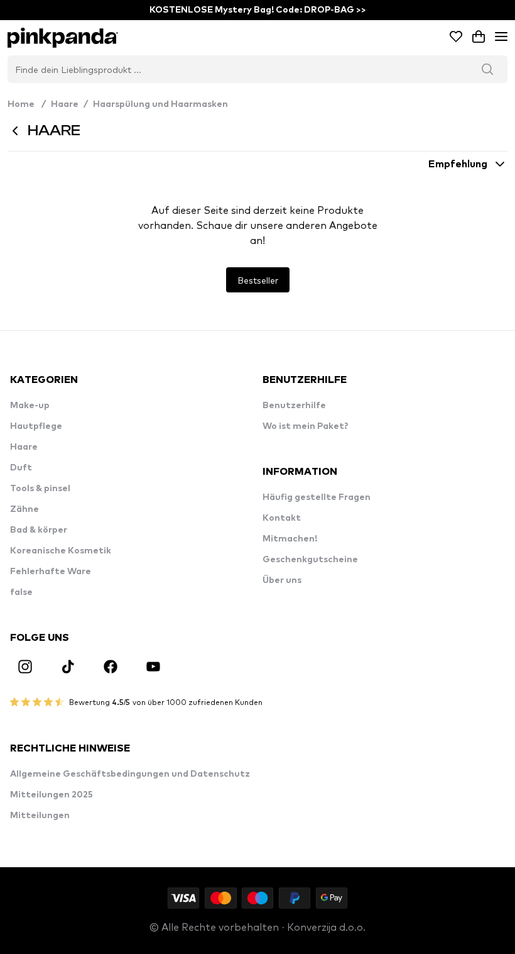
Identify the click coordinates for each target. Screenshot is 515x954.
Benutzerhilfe (294, 405)
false (21, 592)
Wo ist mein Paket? (306, 426)
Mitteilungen (40, 815)
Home (27, 104)
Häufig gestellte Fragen (317, 497)
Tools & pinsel (40, 488)
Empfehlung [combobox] (457, 164)
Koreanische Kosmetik (60, 550)
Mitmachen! (290, 539)
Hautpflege (36, 426)
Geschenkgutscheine (310, 559)
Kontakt (282, 518)
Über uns (282, 580)
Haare (65, 104)
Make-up (30, 405)
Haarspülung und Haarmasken (160, 104)
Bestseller (257, 280)
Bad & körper (38, 530)
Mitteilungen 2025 (51, 794)
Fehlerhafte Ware (50, 571)
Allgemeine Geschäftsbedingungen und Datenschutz (130, 774)
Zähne (24, 509)
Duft (21, 467)
